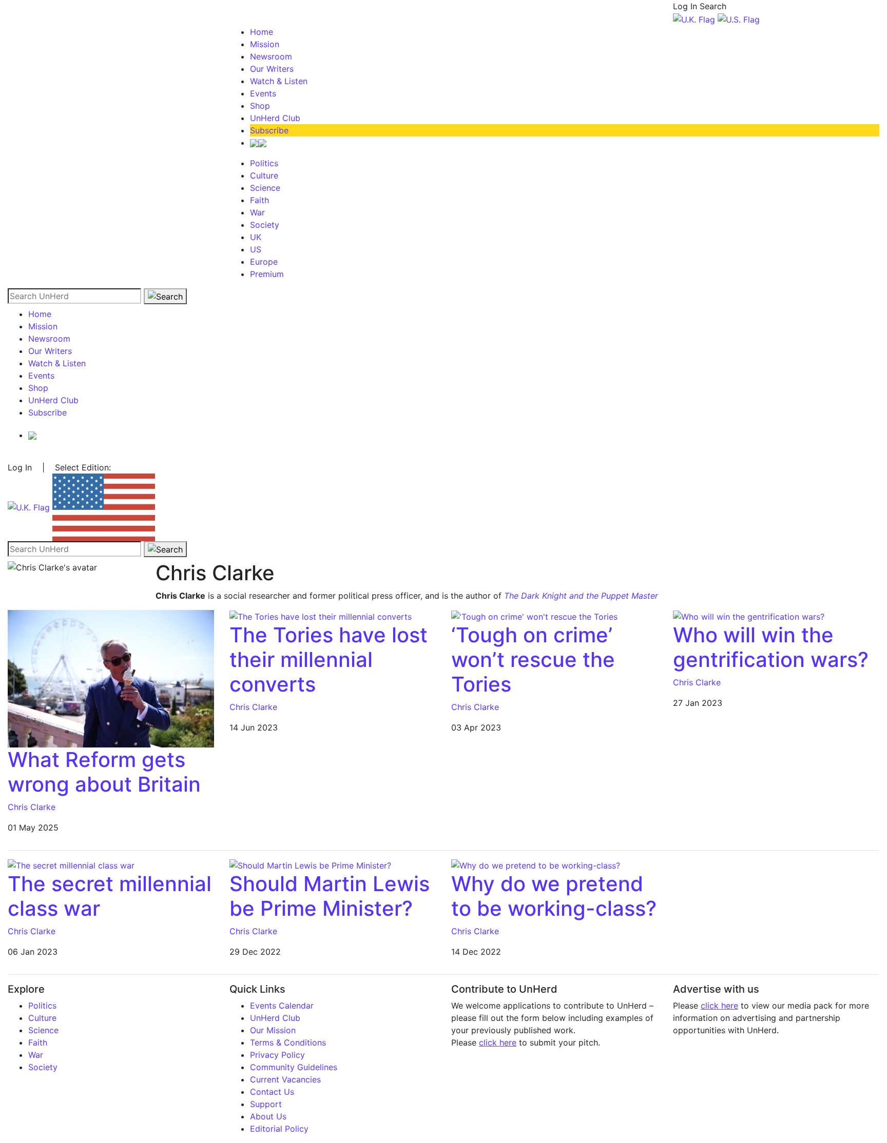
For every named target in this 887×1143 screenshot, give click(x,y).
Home (261, 32)
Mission (264, 44)
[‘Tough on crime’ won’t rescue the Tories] (534, 616)
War (257, 212)
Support (266, 1104)
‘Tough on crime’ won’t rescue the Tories (533, 659)
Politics (264, 163)
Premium (267, 274)
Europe (264, 262)
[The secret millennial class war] (71, 865)
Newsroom (271, 56)
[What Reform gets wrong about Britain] (111, 678)
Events (263, 93)
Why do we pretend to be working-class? (554, 896)
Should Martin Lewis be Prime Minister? (329, 896)
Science (265, 188)
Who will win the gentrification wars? (771, 647)
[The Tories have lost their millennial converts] (320, 616)
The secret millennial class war (109, 896)
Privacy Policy (277, 1055)
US (255, 249)
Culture (264, 175)
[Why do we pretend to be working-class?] (535, 865)
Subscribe (269, 130)
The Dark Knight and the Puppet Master (581, 595)
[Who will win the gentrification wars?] (748, 616)
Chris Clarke (31, 807)
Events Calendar (282, 1005)
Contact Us (272, 1092)
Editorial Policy (279, 1129)
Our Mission (273, 1030)
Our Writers (272, 69)
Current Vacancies (285, 1079)
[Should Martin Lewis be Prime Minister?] (310, 865)
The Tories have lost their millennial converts (328, 659)
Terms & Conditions (288, 1042)
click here (497, 1042)
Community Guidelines (293, 1067)
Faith (259, 200)
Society (264, 225)
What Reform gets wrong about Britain (104, 772)
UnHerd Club (275, 118)
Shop (260, 106)
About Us (268, 1116)
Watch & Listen (278, 81)
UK (255, 237)
